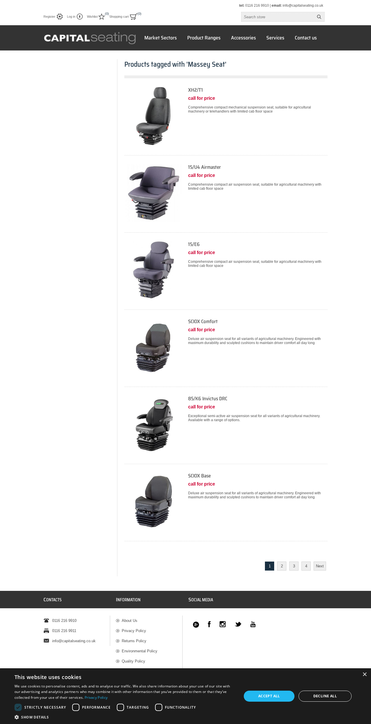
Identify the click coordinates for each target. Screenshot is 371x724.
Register (49, 16)
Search (319, 16)
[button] (124, 717)
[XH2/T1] (226, 121)
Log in (71, 16)
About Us (129, 620)
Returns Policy (134, 641)
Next (320, 566)
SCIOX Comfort (203, 321)
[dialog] (185, 696)
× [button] (364, 674)
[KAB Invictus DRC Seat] (153, 425)
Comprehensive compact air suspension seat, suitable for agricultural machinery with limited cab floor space (254, 186)
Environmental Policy (139, 651)
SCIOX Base (199, 476)
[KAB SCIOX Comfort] (153, 347)
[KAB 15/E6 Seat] (153, 270)
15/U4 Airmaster (204, 167)
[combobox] (277, 16)
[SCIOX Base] (226, 507)
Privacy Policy (134, 631)
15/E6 (194, 244)
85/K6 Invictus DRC (207, 399)
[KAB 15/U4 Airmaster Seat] (153, 193)
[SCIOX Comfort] (226, 352)
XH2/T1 (195, 90)
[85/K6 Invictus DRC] (226, 430)
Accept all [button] (269, 696)
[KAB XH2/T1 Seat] (153, 116)
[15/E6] (226, 275)
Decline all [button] (325, 696)
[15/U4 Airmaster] (226, 198)
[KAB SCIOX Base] (153, 502)
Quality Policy (133, 661)
